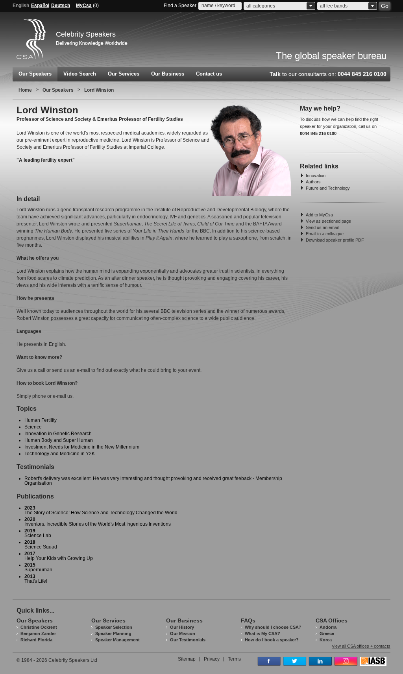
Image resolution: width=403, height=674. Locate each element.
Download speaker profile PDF (335, 240)
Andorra (328, 627)
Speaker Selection (113, 627)
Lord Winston (99, 90)
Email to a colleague (325, 233)
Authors (313, 181)
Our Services (123, 74)
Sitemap (187, 659)
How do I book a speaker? (272, 639)
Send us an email (322, 227)
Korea (326, 639)
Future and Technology (328, 188)
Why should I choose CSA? (273, 627)
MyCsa (84, 5)
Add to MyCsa (319, 214)
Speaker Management (117, 639)
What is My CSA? (262, 633)
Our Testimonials (187, 639)
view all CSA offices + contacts (361, 646)
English (21, 5)
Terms (234, 659)
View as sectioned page (328, 221)
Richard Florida (36, 639)
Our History (182, 627)
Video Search (79, 74)
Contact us (209, 74)
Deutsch (60, 5)
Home (25, 90)
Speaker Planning (113, 633)
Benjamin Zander (38, 633)
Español (40, 5)
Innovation (315, 175)
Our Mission (182, 633)
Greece (327, 633)
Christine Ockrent (38, 627)
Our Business (167, 74)
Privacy (212, 659)
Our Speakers (35, 74)
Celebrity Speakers (86, 34)
